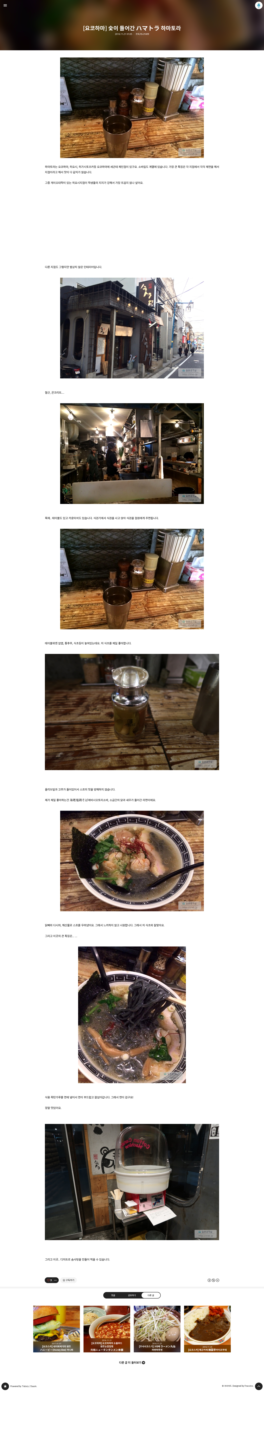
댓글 (113, 1295)
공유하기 (132, 1295)
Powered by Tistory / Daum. (23, 1386)
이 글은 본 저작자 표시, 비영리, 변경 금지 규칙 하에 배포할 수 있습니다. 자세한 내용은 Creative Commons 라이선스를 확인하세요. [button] (213, 1280)
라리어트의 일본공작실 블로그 (5, 1386)
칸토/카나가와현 (142, 34)
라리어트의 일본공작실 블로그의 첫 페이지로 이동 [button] (132, 5)
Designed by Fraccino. (243, 1386)
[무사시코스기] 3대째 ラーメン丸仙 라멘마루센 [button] (157, 1329)
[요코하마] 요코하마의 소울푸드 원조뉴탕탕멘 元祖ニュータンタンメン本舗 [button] (107, 1329)
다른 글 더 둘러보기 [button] (130, 1362)
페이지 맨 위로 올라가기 (258, 1386)
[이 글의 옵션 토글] (56, 1280)
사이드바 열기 (5, 5)
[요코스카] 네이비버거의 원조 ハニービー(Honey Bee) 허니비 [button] (56, 1329)
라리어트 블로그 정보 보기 (258, 5)
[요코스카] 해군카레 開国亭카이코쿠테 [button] (207, 1329)
